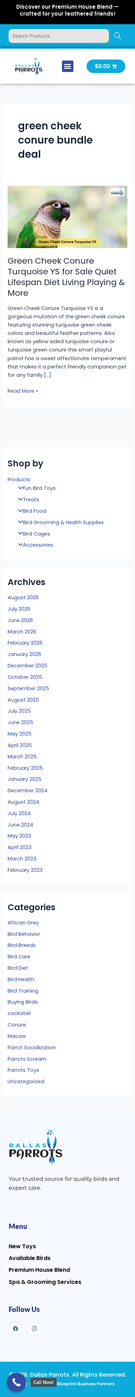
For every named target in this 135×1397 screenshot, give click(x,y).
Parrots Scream (27, 1059)
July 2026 (19, 608)
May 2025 (20, 733)
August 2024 (23, 801)
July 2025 (19, 710)
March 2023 (22, 858)
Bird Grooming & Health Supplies (63, 522)
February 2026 (25, 642)
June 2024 (20, 824)
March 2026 (22, 631)
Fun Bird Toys (39, 488)
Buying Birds (23, 1001)
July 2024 (19, 813)
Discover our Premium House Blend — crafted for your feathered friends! (67, 10)
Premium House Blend (39, 1270)
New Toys (22, 1246)
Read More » (23, 390)
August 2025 (23, 699)
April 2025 (20, 745)
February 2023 (25, 870)
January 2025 (25, 779)
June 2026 (20, 620)
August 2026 (23, 597)
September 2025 (28, 688)
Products (19, 479)
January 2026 (24, 654)
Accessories (38, 544)
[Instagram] (34, 1329)
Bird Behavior (24, 934)
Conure (17, 1024)
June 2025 (20, 722)
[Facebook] (15, 1329)
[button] (67, 66)
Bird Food (34, 511)
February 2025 (25, 768)
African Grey (23, 922)
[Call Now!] (16, 1382)
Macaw (17, 1036)
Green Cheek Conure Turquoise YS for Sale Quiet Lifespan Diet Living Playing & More (66, 276)
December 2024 (27, 790)
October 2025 (25, 677)
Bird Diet (18, 968)
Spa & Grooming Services (45, 1282)
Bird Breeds (22, 945)
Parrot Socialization (32, 1047)
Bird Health (21, 979)
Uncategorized (26, 1081)
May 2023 (19, 835)
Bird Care (19, 956)
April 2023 (20, 847)
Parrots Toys (23, 1070)
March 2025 (22, 756)
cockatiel (19, 1013)
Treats (31, 499)
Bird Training (23, 990)
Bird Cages (36, 533)
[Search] (117, 36)
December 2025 (27, 665)
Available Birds (30, 1258)
